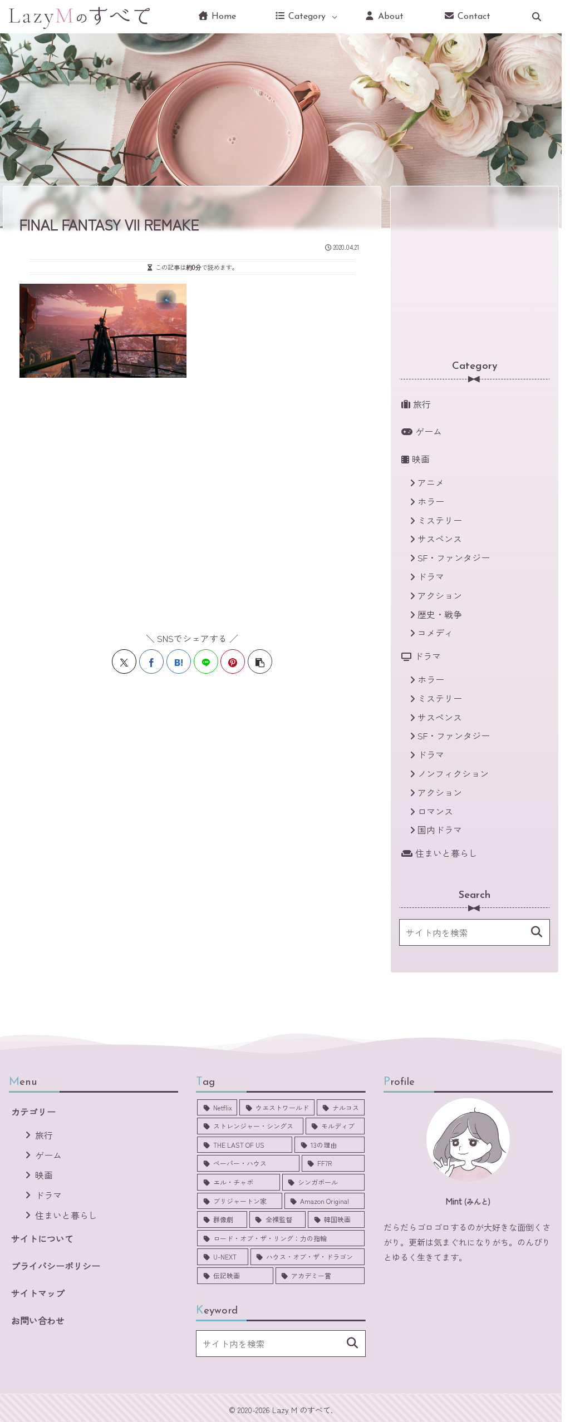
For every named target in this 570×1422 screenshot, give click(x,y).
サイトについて (42, 1238)
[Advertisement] (194, 498)
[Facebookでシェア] (151, 661)
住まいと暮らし (66, 1215)
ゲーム (48, 1155)
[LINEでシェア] (206, 661)
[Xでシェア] (124, 661)
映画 (44, 1175)
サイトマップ (38, 1293)
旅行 (44, 1135)
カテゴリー (33, 1111)
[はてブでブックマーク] (178, 661)
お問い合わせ (38, 1320)
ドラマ (48, 1195)
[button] (260, 661)
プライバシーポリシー (55, 1265)
